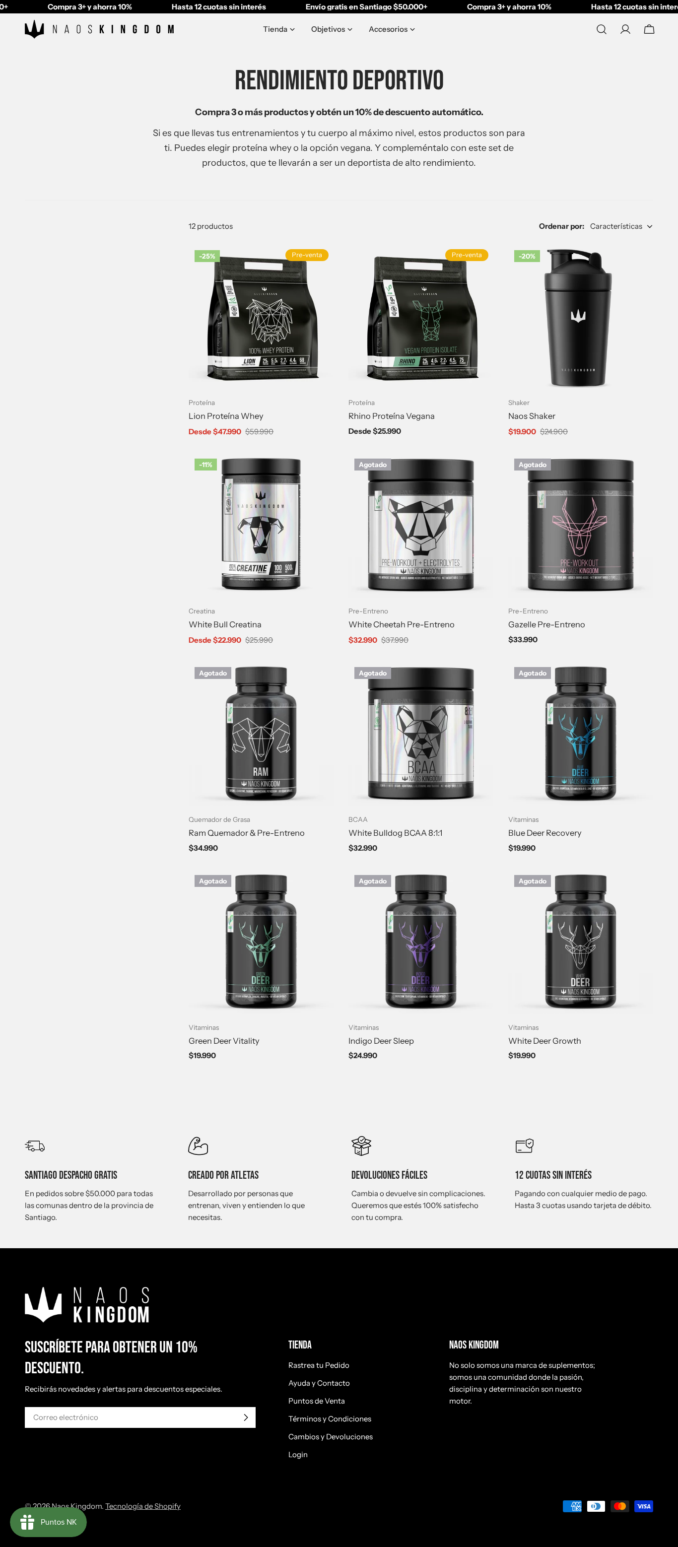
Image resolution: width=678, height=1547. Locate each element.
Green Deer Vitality (224, 1041)
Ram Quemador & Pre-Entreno (247, 833)
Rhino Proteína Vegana (391, 416)
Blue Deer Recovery (545, 833)
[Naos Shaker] (580, 316)
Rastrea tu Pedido (318, 1365)
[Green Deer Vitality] (261, 941)
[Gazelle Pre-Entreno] (580, 525)
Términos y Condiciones (329, 1418)
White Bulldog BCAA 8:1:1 (395, 833)
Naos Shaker (531, 416)
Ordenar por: (561, 226)
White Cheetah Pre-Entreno (401, 624)
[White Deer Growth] (580, 941)
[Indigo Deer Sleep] (420, 941)
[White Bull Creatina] (261, 525)
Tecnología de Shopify (143, 1506)
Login (298, 1454)
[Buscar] (601, 29)
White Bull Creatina (225, 624)
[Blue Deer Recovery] (580, 733)
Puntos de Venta (316, 1401)
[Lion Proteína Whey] (261, 316)
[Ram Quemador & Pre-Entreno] (261, 733)
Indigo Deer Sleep (381, 1041)
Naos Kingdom (77, 1506)
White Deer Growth (544, 1041)
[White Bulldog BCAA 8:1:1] (420, 733)
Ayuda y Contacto (319, 1383)
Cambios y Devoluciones (330, 1436)
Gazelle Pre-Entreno (546, 624)
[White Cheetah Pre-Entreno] (420, 525)
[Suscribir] (246, 1417)
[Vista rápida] (320, 264)
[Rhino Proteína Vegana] (420, 316)
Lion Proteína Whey (226, 416)
